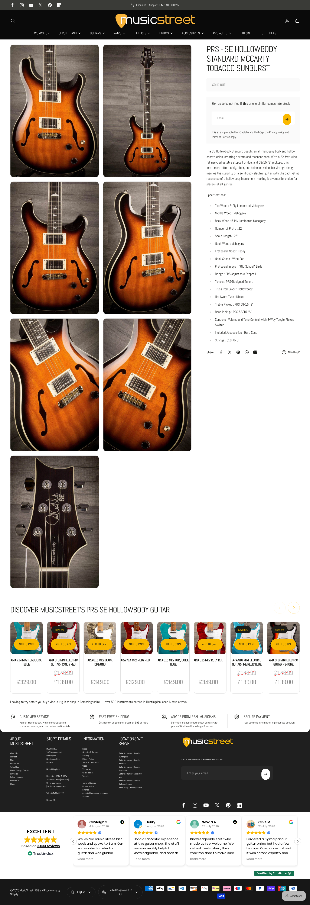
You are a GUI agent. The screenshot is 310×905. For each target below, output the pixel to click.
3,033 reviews (48, 846)
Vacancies (86, 769)
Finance (85, 789)
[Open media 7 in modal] (54, 522)
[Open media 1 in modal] (54, 111)
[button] (297, 841)
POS (37, 890)
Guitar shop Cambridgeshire (130, 787)
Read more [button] (86, 859)
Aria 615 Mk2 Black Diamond (100, 662)
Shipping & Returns (90, 752)
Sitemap (85, 755)
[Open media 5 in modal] (54, 385)
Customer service (34, 716)
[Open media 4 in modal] (147, 248)
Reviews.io (14, 780)
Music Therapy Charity (19, 770)
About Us (14, 753)
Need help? (294, 352)
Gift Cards (14, 773)
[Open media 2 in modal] (147, 111)
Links (84, 748)
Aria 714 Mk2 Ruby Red (135, 660)
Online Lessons (16, 777)
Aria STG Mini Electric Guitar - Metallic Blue (247, 662)
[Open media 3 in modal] (54, 248)
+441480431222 (57, 793)
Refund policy (88, 786)
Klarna (13, 784)
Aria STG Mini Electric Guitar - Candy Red (63, 662)
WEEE (84, 765)
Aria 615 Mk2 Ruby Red (208, 660)
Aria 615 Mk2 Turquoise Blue (173, 662)
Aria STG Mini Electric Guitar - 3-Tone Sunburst (283, 664)
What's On (14, 763)
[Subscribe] (287, 119)
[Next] (294, 608)
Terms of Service (221, 137)
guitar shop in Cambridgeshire (80, 702)
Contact (13, 756)
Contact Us (51, 800)
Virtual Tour (15, 767)
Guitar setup (87, 772)
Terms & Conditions (90, 762)
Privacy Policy (276, 132)
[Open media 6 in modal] (147, 385)
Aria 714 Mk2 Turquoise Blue (26, 662)
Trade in (85, 776)
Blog (12, 760)
